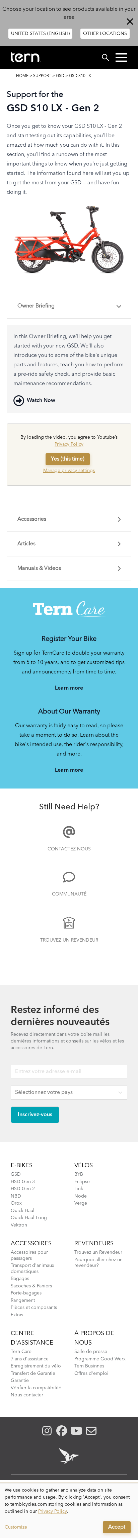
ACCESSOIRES (31, 1244)
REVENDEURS (94, 1244)
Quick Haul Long (29, 1217)
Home (22, 76)
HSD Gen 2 (23, 1188)
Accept (116, 1527)
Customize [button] (16, 1527)
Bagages (20, 1278)
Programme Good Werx (100, 1359)
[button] (121, 57)
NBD (16, 1196)
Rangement (23, 1300)
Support (42, 76)
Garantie (20, 1380)
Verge (80, 1203)
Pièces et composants (34, 1307)
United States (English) (40, 33)
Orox (16, 1203)
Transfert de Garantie (33, 1373)
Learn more (69, 688)
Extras (17, 1315)
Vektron (19, 1225)
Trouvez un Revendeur (69, 940)
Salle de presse (90, 1351)
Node (80, 1196)
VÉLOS (83, 1166)
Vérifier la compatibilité (36, 1388)
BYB (78, 1174)
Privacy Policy (69, 444)
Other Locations (105, 33)
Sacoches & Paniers (31, 1286)
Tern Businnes (89, 1366)
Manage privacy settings (69, 470)
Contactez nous (69, 849)
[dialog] (69, 1511)
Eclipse (82, 1181)
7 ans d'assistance (30, 1359)
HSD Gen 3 (23, 1181)
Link (78, 1188)
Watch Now (41, 400)
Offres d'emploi (91, 1373)
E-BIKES (21, 1166)
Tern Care (21, 1351)
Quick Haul (22, 1210)
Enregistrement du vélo (36, 1366)
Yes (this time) (67, 459)
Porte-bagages (26, 1293)
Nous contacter (27, 1395)
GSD (60, 76)
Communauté (69, 894)
